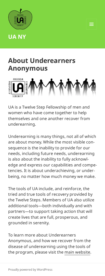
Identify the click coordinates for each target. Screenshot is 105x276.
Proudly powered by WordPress (30, 269)
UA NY (17, 36)
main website (77, 252)
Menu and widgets (91, 29)
